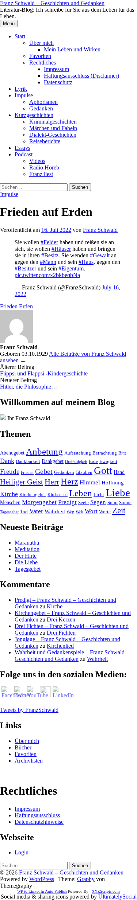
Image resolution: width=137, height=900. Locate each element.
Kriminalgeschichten (53, 121)
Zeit (118, 510)
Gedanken (41, 108)
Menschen (10, 502)
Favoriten (40, 56)
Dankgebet (53, 461)
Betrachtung (104, 453)
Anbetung (44, 451)
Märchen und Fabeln (53, 128)
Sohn (112, 502)
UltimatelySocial (117, 896)
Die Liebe (26, 562)
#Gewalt (100, 255)
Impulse (24, 95)
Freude (9, 471)
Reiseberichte (44, 141)
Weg (70, 512)
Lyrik (21, 89)
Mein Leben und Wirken (72, 49)
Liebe (118, 492)
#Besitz (49, 255)
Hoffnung (113, 483)
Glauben (84, 472)
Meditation (27, 549)
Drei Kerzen (61, 619)
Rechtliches (42, 62)
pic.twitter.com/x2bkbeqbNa (47, 275)
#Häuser (61, 249)
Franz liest (41, 174)
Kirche (9, 494)
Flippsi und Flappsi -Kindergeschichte (44, 373)
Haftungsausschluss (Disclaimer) (81, 76)
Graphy (86, 879)
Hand (119, 472)
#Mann (48, 262)
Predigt (67, 502)
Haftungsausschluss (37, 815)
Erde (93, 461)
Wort (91, 511)
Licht (99, 494)
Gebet (44, 471)
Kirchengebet (32, 494)
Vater (36, 511)
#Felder (49, 242)
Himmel (90, 482)
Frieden (27, 472)
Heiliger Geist (21, 482)
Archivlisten (29, 760)
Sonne (125, 502)
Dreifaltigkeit (76, 461)
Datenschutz (58, 82)
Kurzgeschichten (34, 115)
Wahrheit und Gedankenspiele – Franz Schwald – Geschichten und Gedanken (72, 655)
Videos (37, 161)
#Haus (86, 262)
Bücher (23, 747)
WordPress (41, 879)
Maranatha (27, 542)
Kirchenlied (57, 494)
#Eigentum (71, 268)
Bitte (122, 453)
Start (20, 36)
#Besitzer (25, 268)
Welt (79, 512)
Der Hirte (26, 556)
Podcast (24, 154)
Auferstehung (77, 453)
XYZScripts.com (106, 891)
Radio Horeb (44, 167)
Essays (22, 148)
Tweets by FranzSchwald (29, 710)
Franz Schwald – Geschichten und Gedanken (52, 3)
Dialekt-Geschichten (52, 135)
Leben (80, 493)
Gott (103, 470)
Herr (52, 482)
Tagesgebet (9, 512)
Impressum (56, 69)
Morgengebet (39, 502)
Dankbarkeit (28, 461)
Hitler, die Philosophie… (28, 386)
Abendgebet (12, 453)
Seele (83, 502)
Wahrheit (55, 511)
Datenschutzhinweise (39, 822)
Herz (69, 481)
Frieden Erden (16, 306)
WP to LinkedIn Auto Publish (42, 891)
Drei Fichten (61, 633)
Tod (24, 511)
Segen (98, 502)
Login (21, 852)
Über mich (41, 43)
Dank (7, 460)
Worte (105, 511)
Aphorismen (43, 102)
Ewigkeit (108, 461)
